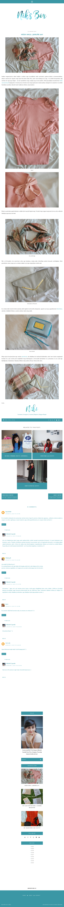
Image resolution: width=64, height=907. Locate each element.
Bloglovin (36, 414)
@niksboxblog (32, 888)
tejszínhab (8, 512)
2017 (32, 854)
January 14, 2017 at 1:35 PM (12, 606)
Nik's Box (8, 904)
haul (9, 419)
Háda (6, 419)
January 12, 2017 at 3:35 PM (12, 513)
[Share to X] (50, 420)
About (30, 895)
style (13, 419)
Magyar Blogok (42, 414)
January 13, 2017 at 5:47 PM (13, 584)
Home (24, 895)
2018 (32, 852)
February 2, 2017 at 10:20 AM (13, 645)
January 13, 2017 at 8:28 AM (13, 536)
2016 (32, 856)
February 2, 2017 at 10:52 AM (14, 665)
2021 (32, 846)
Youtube (31, 414)
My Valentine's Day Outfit (32, 828)
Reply (4, 524)
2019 (32, 850)
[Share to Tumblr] (52, 420)
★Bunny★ (8, 558)
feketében (59, 309)
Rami (6, 604)
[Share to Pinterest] (54, 420)
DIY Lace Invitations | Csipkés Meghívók (32, 807)
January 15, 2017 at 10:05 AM (14, 626)
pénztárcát (24, 356)
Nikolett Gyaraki (10, 534)
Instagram (25, 414)
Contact (38, 895)
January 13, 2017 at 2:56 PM (12, 560)
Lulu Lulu (7, 643)
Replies (8, 530)
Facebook (20, 414)
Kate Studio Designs (56, 904)
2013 (32, 862)
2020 (32, 848)
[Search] (40, 759)
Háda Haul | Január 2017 (32, 785)
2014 (32, 860)
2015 (32, 858)
